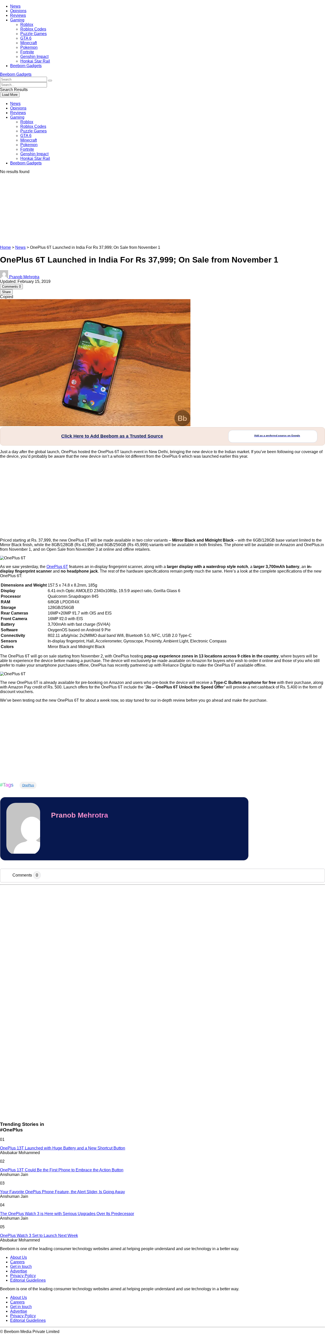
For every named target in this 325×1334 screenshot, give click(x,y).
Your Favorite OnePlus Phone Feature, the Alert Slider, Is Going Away (62, 1192)
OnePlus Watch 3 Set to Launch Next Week (39, 1235)
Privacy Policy (23, 1276)
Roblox (26, 24)
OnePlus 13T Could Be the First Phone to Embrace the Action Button (61, 1170)
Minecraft (28, 43)
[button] (50, 80)
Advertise (18, 1271)
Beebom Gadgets (26, 66)
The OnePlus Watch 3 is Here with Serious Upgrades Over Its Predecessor (67, 1214)
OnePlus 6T (57, 566)
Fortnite (27, 52)
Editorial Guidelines (28, 1280)
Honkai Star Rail (35, 61)
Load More (10, 95)
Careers (17, 1262)
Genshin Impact (34, 56)
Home (5, 247)
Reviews (18, 15)
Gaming (17, 20)
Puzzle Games (33, 34)
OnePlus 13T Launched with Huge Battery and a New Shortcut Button (62, 1148)
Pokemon (29, 47)
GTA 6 (25, 38)
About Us (18, 1257)
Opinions (18, 11)
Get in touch (21, 1266)
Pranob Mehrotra (79, 815)
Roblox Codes (33, 29)
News (15, 6)
